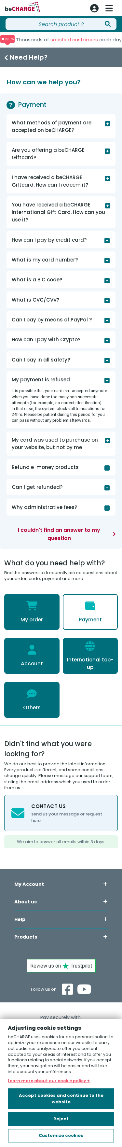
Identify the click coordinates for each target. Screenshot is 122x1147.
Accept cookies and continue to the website (61, 1098)
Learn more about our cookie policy (47, 1080)
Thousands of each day (68, 39)
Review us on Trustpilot (61, 966)
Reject (61, 1119)
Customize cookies (61, 1135)
